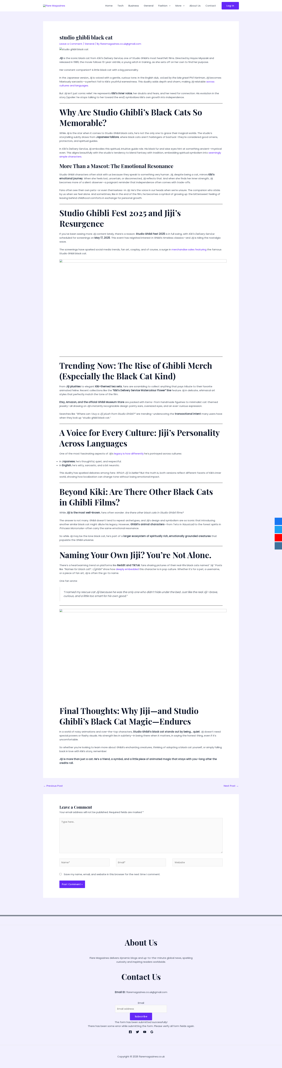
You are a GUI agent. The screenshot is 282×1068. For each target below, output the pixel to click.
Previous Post (53, 785)
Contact (210, 5)
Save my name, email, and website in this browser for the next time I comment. (112, 874)
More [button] (178, 5)
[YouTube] (144, 1031)
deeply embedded (127, 569)
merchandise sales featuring (189, 249)
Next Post (231, 785)
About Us (195, 5)
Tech (121, 5)
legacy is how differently (128, 453)
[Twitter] (137, 1031)
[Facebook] (130, 1031)
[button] (169, 5)
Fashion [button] (162, 5)
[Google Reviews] (151, 1031)
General (148, 5)
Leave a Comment (70, 43)
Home (109, 5)
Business (133, 5)
